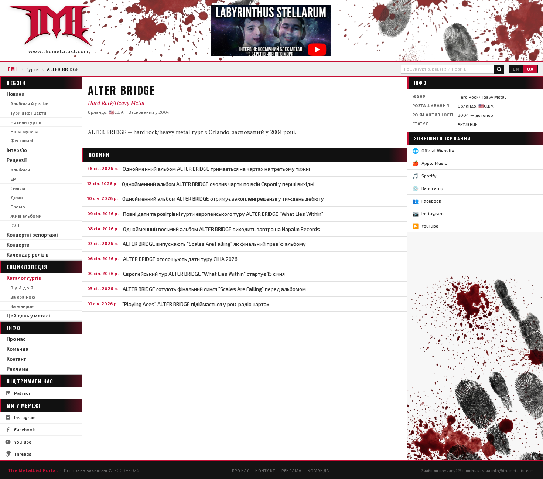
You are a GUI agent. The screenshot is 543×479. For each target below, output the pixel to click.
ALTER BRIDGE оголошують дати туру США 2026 (180, 259)
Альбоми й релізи (29, 103)
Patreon (22, 392)
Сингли (17, 188)
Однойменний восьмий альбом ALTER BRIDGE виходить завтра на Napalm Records (221, 229)
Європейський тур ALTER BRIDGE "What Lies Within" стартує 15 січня (204, 274)
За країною (22, 296)
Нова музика (24, 131)
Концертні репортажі (32, 235)
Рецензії (17, 160)
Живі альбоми (25, 215)
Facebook (24, 429)
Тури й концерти (28, 112)
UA (530, 69)
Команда (17, 349)
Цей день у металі (28, 316)
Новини (15, 94)
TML (12, 69)
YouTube (22, 441)
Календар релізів (27, 255)
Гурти (33, 69)
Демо (16, 197)
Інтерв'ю (17, 150)
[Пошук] (499, 69)
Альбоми (20, 169)
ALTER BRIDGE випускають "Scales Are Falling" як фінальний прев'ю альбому (214, 244)
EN (516, 69)
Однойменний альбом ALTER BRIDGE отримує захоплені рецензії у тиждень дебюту (223, 199)
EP (13, 178)
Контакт (16, 359)
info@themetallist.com (512, 470)
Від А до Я (21, 287)
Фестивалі (21, 140)
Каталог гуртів (24, 278)
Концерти (18, 245)
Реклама (17, 369)
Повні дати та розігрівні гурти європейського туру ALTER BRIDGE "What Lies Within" (223, 214)
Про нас (16, 339)
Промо (17, 206)
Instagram (24, 417)
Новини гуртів (25, 122)
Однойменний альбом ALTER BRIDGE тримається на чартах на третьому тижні (216, 169)
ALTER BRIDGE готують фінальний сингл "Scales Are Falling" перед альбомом (214, 289)
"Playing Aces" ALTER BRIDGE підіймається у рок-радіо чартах (195, 304)
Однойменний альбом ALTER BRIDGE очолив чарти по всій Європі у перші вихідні (218, 184)
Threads (22, 453)
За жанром (22, 306)
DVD (14, 225)
